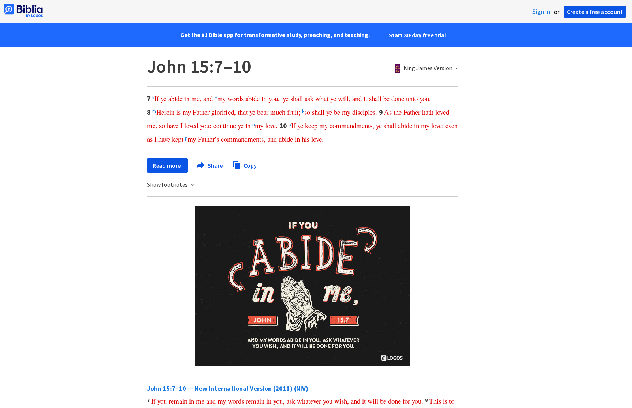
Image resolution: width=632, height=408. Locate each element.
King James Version (427, 68)
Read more (167, 165)
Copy (249, 165)
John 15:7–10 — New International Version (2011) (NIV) (227, 388)
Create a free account (595, 11)
